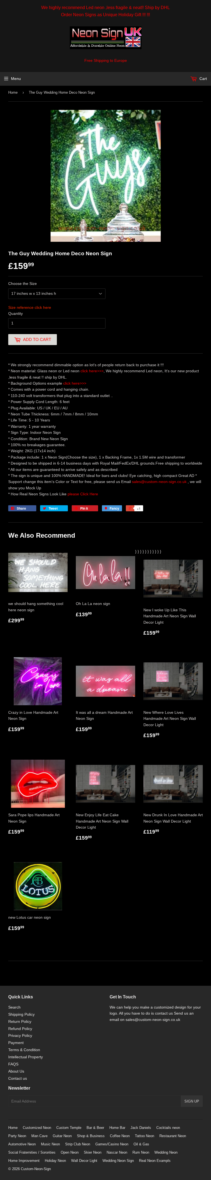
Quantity (15, 313)
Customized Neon (37, 1128)
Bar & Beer (95, 1128)
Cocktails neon (168, 1128)
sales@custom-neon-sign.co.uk (160, 481)
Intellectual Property (25, 1057)
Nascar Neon (117, 1152)
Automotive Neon (22, 1144)
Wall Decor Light (84, 1161)
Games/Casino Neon (111, 1144)
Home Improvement (24, 1161)
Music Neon (50, 1144)
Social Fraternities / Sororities (31, 1152)
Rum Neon (140, 1152)
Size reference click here (29, 307)
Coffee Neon (120, 1136)
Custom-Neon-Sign (36, 1169)
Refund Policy (20, 1028)
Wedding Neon (165, 1152)
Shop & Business (91, 1136)
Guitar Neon (62, 1136)
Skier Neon (92, 1152)
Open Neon (70, 1152)
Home (13, 92)
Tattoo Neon (144, 1136)
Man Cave (39, 1136)
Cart (202, 78)
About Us (16, 1071)
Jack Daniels (141, 1128)
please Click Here (83, 494)
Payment (16, 1042)
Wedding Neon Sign (118, 1161)
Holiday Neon (55, 1161)
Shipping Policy (21, 1014)
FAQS (13, 1064)
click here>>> (92, 371)
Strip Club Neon (77, 1144)
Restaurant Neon (172, 1136)
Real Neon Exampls (155, 1161)
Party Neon (17, 1136)
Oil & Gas (141, 1144)
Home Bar (117, 1128)
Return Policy (19, 1021)
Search (14, 1007)
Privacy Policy (20, 1035)
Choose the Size (22, 283)
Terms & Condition (24, 1050)
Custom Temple (68, 1128)
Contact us (17, 1078)
